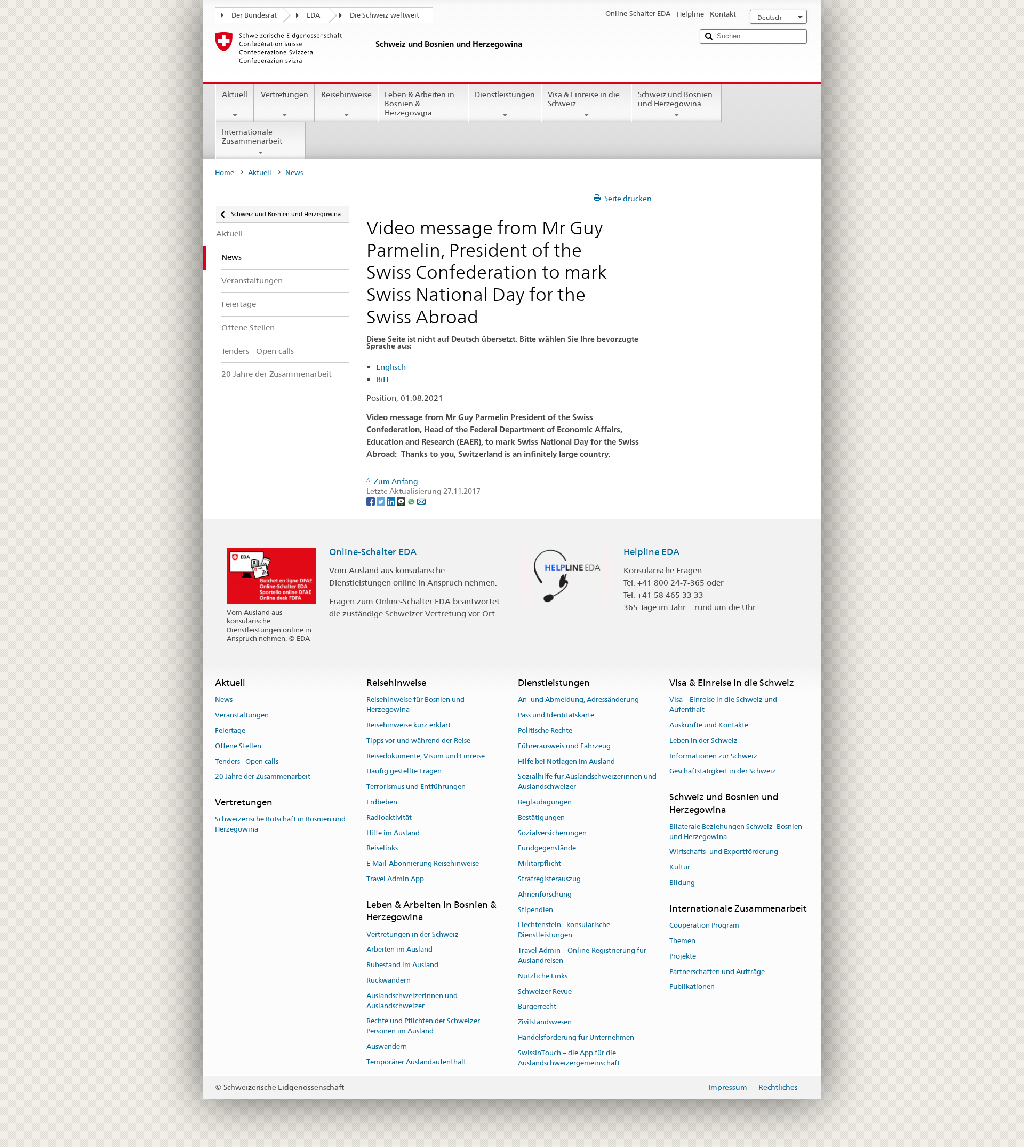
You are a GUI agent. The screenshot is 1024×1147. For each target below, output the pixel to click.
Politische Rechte (545, 730)
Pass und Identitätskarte (556, 715)
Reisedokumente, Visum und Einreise (425, 756)
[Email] (421, 501)
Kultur (679, 867)
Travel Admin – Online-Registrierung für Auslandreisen (582, 955)
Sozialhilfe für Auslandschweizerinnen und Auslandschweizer (587, 782)
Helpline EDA (651, 552)
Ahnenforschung (545, 894)
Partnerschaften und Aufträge (717, 972)
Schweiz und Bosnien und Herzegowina (675, 99)
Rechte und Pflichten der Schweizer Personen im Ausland (423, 1026)
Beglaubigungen (545, 802)
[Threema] (402, 501)
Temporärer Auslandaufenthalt (416, 1062)
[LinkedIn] (392, 501)
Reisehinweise (346, 94)
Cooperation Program (704, 925)
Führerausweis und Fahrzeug (564, 746)
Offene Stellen (238, 746)
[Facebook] (371, 501)
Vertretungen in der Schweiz (412, 934)
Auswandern (386, 1046)
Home (224, 173)
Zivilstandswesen (545, 1022)
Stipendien (535, 910)
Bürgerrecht (537, 1007)
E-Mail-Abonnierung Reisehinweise (422, 863)
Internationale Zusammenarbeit (252, 136)
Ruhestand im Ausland (402, 965)
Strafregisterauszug (549, 879)
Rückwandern (388, 980)
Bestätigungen (541, 817)
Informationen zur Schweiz (713, 756)
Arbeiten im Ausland (399, 950)
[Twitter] (382, 501)
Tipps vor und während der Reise (418, 741)
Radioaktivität (389, 817)
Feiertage (230, 730)
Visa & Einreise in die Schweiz (584, 99)
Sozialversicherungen (552, 833)
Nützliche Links (542, 976)
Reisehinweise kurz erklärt (408, 725)
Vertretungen (284, 94)
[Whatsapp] (412, 501)
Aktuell (234, 94)
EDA (313, 15)
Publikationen (692, 987)
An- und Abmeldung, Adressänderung (578, 700)
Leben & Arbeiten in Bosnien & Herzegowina (419, 103)
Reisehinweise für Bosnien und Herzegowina (415, 705)
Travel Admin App (395, 879)
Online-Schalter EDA (373, 552)
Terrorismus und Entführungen (416, 786)
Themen (682, 941)
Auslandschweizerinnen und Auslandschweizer (412, 1001)
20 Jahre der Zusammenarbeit (262, 777)
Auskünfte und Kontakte (708, 725)
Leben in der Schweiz (703, 741)
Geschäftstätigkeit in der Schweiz (722, 772)
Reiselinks (382, 848)
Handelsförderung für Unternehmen (576, 1037)
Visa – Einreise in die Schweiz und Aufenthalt (723, 705)
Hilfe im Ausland (393, 833)
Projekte (682, 956)
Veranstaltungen (242, 715)
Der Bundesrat (254, 15)
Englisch (391, 367)
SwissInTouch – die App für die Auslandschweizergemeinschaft (569, 1058)
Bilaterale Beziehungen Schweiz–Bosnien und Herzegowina (735, 831)
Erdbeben (381, 802)
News (224, 700)
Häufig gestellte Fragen (404, 772)
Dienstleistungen (505, 94)
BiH (382, 379)
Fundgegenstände (547, 848)
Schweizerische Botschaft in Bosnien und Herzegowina (280, 825)
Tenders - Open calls (246, 761)
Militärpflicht (539, 863)
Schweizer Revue (545, 991)
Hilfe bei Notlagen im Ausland (566, 761)
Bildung (682, 883)
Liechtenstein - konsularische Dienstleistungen (564, 930)
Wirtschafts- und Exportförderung (723, 852)
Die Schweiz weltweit (384, 15)
